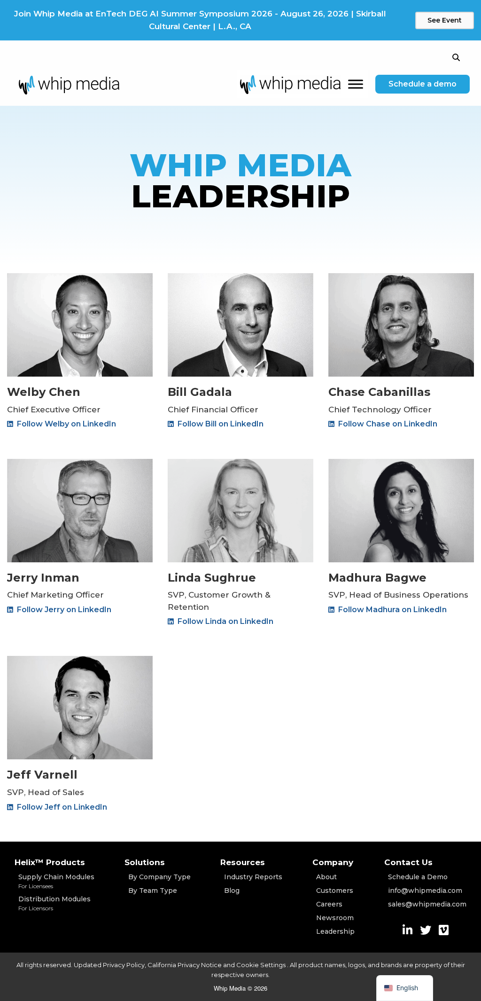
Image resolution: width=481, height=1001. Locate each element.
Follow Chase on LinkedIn (386, 423)
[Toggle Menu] (355, 84)
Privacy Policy (124, 965)
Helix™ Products (50, 862)
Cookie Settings (261, 965)
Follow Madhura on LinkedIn (391, 609)
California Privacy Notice (184, 965)
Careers (329, 904)
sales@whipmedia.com (427, 904)
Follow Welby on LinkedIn (65, 423)
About (326, 877)
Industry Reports (253, 877)
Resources (242, 862)
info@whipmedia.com (425, 890)
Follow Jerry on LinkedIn (63, 609)
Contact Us (408, 862)
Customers (334, 890)
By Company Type (159, 877)
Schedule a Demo (418, 877)
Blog (232, 890)
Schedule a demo (422, 83)
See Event (444, 20)
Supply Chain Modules (56, 881)
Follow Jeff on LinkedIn (61, 807)
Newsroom (335, 918)
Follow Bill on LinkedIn (220, 423)
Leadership (335, 931)
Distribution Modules (54, 903)
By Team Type (152, 890)
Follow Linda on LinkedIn (224, 621)
